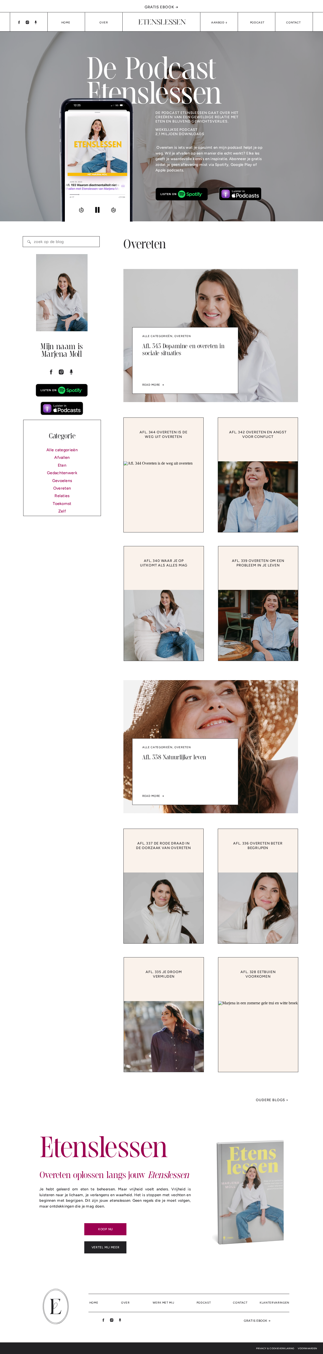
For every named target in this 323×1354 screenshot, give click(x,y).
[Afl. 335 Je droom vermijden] (164, 1036)
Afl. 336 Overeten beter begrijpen (257, 845)
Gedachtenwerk (62, 472)
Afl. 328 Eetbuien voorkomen (258, 974)
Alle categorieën (62, 449)
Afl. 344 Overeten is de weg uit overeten (163, 434)
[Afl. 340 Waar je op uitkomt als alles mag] (164, 625)
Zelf (62, 511)
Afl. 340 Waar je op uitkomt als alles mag (164, 563)
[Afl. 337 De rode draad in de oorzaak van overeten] (163, 907)
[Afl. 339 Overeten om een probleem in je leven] (258, 625)
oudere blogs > (272, 1100)
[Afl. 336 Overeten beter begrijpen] (258, 907)
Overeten (62, 488)
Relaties (62, 495)
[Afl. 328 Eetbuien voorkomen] (258, 1036)
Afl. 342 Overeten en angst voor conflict (258, 434)
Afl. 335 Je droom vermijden (164, 974)
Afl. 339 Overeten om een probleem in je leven (258, 563)
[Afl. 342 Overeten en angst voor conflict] (258, 496)
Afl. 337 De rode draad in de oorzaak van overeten (163, 845)
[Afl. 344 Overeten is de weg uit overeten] (163, 496)
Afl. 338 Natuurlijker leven (174, 758)
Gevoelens (62, 480)
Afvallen (62, 457)
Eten (62, 465)
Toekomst (62, 503)
